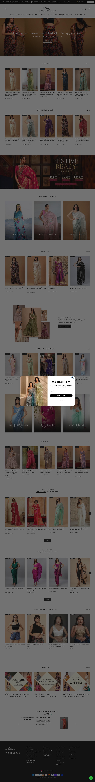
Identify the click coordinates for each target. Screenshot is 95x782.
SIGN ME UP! (61, 395)
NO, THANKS (61, 399)
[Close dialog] (72, 377)
